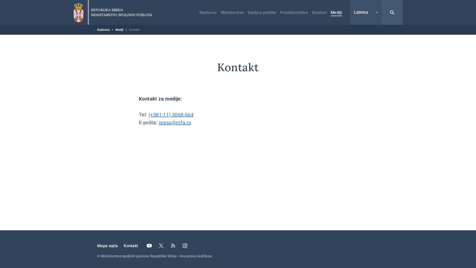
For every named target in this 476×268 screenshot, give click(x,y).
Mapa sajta (107, 245)
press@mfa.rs (175, 123)
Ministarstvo (232, 12)
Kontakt (131, 245)
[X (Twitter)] (161, 245)
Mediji (336, 12)
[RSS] (173, 245)
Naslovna (208, 12)
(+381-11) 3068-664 (171, 115)
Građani (319, 12)
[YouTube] (149, 245)
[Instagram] (184, 245)
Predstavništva (294, 12)
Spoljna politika (262, 12)
